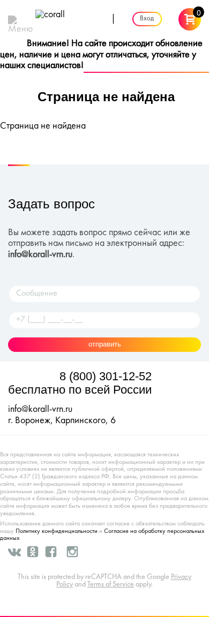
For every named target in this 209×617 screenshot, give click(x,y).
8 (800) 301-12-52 (105, 376)
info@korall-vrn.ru (40, 254)
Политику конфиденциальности (57, 531)
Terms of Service (110, 584)
